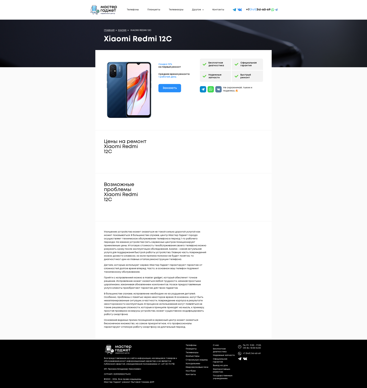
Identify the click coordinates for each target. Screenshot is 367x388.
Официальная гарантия (248, 64)
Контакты (218, 10)
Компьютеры (192, 356)
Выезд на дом (220, 365)
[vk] (240, 10)
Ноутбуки (191, 371)
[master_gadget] (245, 359)
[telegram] (234, 9)
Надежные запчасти (214, 76)
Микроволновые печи (197, 367)
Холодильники (193, 363)
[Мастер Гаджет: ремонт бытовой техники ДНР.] (103, 9)
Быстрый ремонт (245, 76)
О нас (216, 345)
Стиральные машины (197, 360)
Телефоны (133, 10)
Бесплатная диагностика (216, 64)
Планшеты (153, 10)
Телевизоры (176, 10)
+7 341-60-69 (258, 9)
